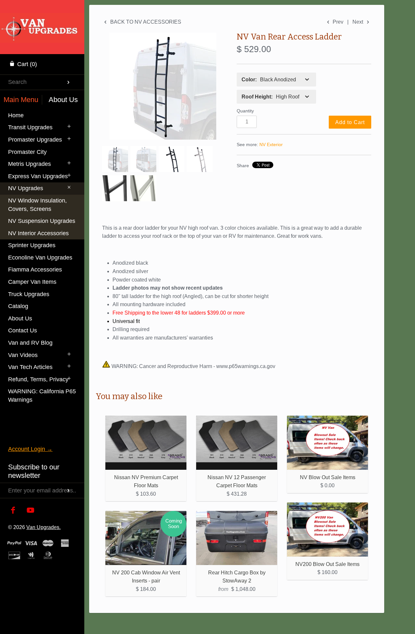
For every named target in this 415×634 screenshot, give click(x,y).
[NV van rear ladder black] (115, 188)
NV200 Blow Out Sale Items (327, 564)
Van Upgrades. (43, 527)
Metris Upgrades (29, 164)
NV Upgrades (25, 188)
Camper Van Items (32, 282)
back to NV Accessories (145, 22)
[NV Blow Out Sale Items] (327, 443)
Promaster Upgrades (35, 139)
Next (358, 22)
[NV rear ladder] (171, 159)
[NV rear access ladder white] (143, 159)
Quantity (245, 110)
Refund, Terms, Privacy (38, 379)
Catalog (18, 306)
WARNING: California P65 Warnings (42, 395)
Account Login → (30, 449)
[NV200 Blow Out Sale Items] (327, 529)
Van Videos (23, 355)
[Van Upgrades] (42, 21)
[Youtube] (31, 510)
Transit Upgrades (30, 127)
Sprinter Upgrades (31, 245)
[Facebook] (13, 510)
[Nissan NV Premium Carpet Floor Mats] (145, 443)
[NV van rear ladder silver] (200, 159)
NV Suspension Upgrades (41, 221)
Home (16, 115)
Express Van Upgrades (38, 176)
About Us (20, 318)
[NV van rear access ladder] (162, 86)
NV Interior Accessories (38, 233)
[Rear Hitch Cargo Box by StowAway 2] (236, 538)
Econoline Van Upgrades (40, 257)
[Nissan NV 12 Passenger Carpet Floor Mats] (236, 443)
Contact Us (22, 330)
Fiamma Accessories (35, 269)
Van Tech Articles (30, 367)
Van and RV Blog (30, 343)
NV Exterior (271, 144)
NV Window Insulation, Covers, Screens (37, 204)
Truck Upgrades (28, 294)
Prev (337, 22)
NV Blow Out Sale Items (327, 477)
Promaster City (27, 152)
